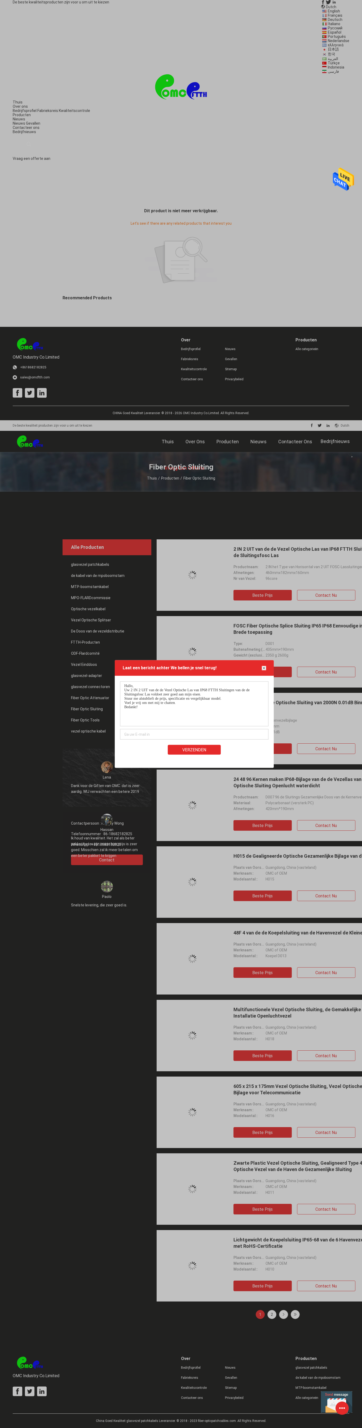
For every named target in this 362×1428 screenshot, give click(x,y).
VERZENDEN (194, 749)
